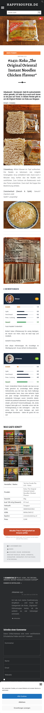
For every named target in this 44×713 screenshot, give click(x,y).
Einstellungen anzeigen (22, 708)
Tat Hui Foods (30, 557)
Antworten (17, 618)
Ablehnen (22, 702)
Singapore (11, 557)
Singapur (20, 557)
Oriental (30, 555)
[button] (41, 684)
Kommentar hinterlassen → (13, 583)
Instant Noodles (14, 555)
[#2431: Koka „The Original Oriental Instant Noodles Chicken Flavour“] (22, 17)
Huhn (19, 552)
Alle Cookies (22, 696)
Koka (23, 555)
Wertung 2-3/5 (22, 56)
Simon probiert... (11, 53)
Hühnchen (26, 552)
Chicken (13, 552)
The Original (12, 559)
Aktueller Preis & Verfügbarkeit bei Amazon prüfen (22, 532)
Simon (11, 549)
